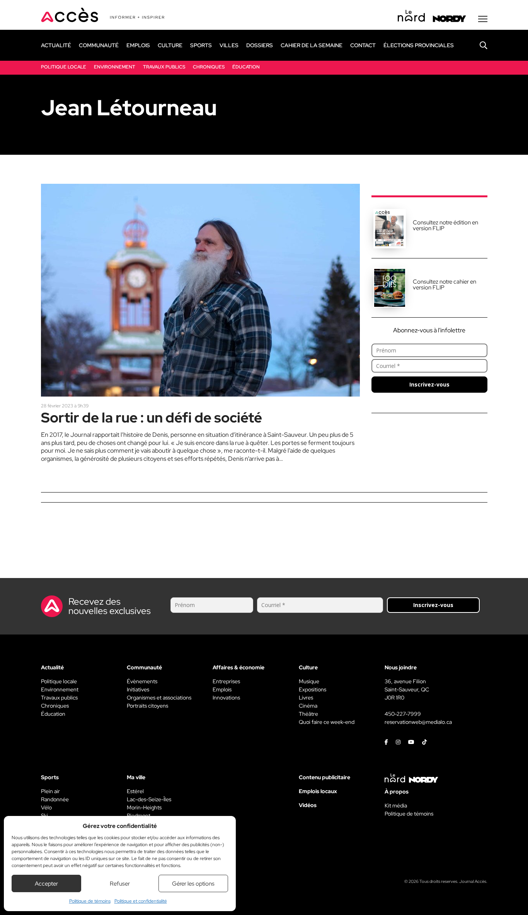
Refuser (120, 884)
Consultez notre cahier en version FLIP (444, 284)
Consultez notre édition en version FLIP (445, 225)
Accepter (46, 884)
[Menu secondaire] (482, 19)
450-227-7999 (403, 713)
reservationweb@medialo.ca (418, 721)
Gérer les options (193, 884)
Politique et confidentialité (140, 901)
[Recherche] (477, 45)
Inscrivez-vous (429, 384)
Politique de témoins (90, 901)
